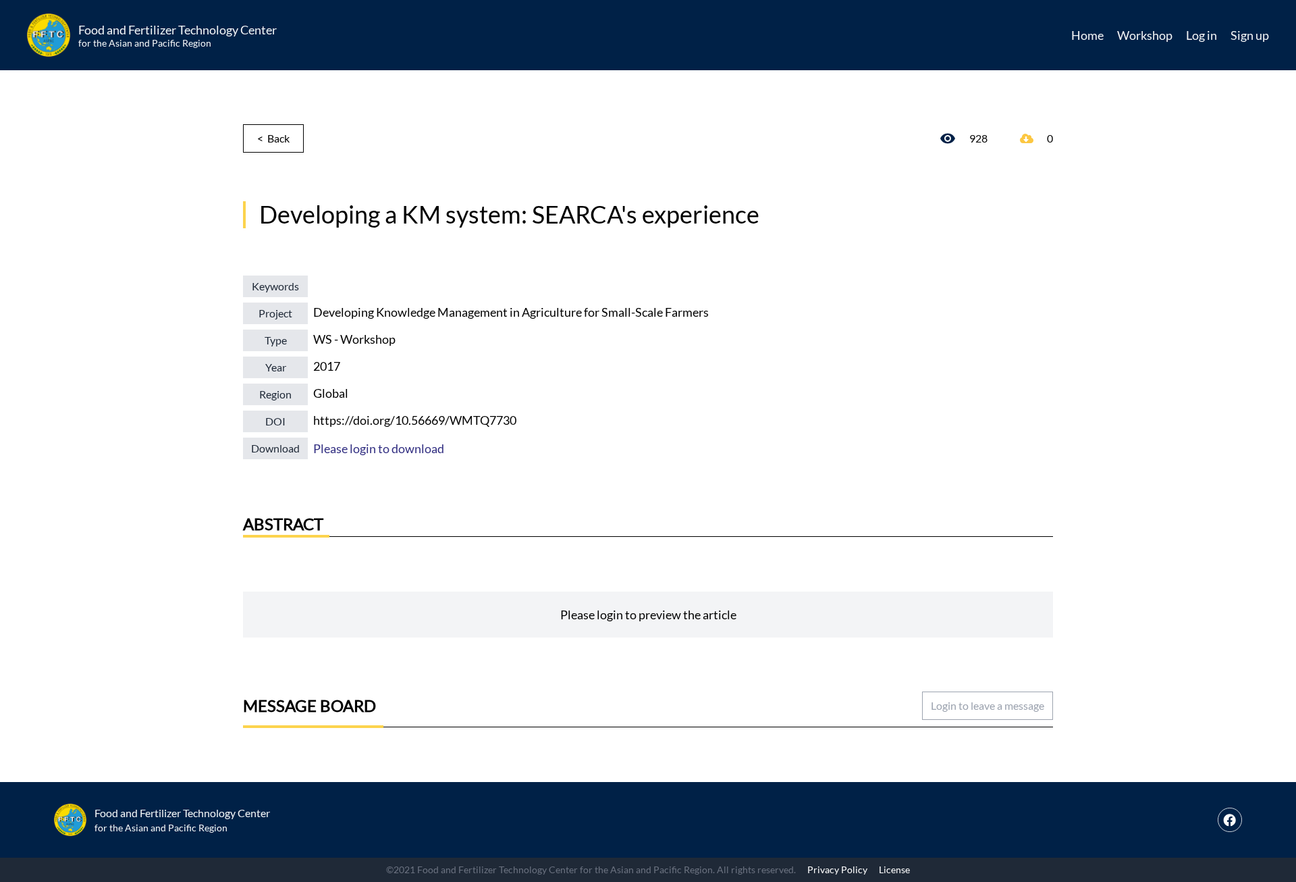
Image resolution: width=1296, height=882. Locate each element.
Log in (1201, 35)
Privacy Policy (837, 869)
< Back (273, 138)
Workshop (1144, 35)
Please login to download (378, 448)
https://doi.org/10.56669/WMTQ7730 (414, 420)
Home (1087, 35)
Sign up (1250, 35)
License (894, 869)
